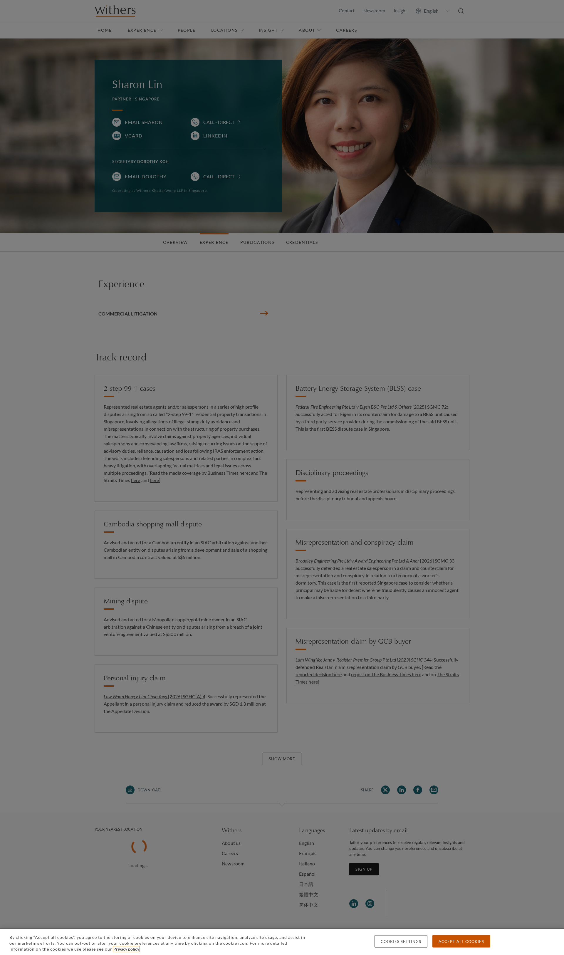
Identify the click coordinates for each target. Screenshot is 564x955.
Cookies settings (401, 941)
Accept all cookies (461, 941)
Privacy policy (126, 948)
